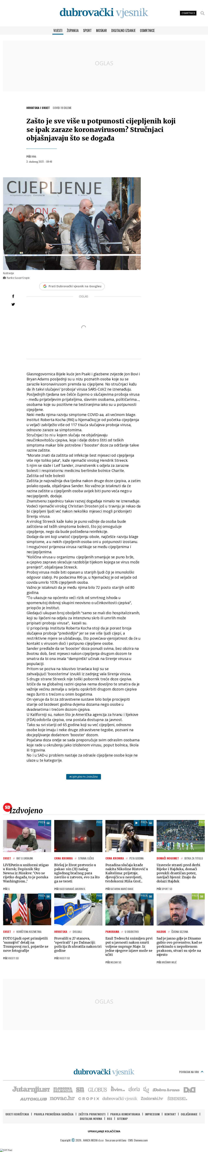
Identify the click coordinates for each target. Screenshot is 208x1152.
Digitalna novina (91, 1118)
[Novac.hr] (62, 1098)
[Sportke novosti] (80, 1089)
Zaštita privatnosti (91, 1114)
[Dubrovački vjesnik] (120, 1098)
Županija (73, 30)
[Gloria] (134, 1089)
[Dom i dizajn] (189, 1089)
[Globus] (98, 1089)
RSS (109, 1118)
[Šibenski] (177, 1098)
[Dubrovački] (104, 13)
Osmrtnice (147, 30)
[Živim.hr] (117, 1089)
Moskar (101, 30)
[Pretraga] (202, 13)
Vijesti (57, 30)
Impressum (152, 1114)
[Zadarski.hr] (152, 1098)
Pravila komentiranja (125, 1114)
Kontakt (170, 1114)
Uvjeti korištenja (17, 1114)
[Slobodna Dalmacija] (63, 1089)
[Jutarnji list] (31, 1089)
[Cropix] (88, 1098)
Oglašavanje (189, 1114)
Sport (87, 30)
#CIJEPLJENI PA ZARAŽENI (83, 777)
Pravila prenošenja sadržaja (54, 1114)
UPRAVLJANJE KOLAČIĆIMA (104, 1131)
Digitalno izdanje (123, 30)
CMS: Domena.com (138, 1140)
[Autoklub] (33, 1098)
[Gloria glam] (146, 1089)
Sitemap (122, 1118)
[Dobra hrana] (166, 1089)
